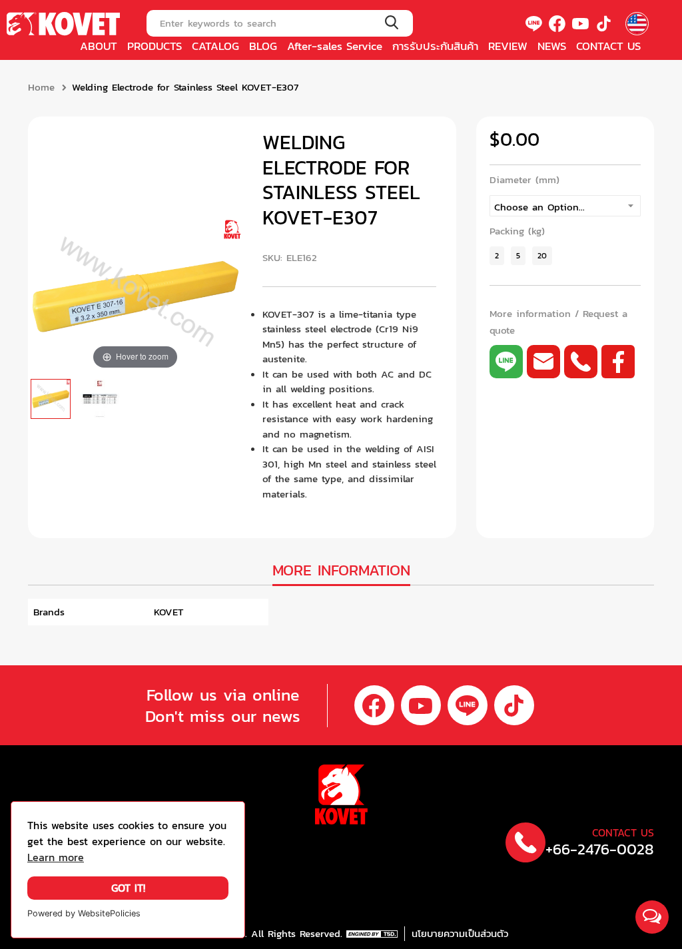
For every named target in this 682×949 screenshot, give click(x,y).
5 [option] (518, 255)
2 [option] (497, 255)
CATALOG (215, 46)
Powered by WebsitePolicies (84, 913)
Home (41, 87)
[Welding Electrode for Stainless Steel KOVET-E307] (51, 399)
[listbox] (565, 205)
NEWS (551, 46)
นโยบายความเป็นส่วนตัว (460, 933)
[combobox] (280, 23)
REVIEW (507, 46)
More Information (341, 570)
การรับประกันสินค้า (435, 46)
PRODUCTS (154, 46)
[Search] (391, 23)
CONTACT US (608, 46)
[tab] (341, 571)
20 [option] (542, 255)
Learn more (55, 857)
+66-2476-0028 (599, 849)
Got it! (128, 888)
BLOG (263, 46)
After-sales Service (334, 46)
